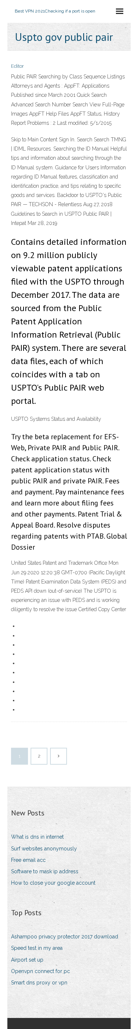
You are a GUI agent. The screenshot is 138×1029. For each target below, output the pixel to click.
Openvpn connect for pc (40, 971)
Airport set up (27, 960)
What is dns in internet (37, 837)
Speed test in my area (37, 948)
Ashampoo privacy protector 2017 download (64, 937)
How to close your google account (53, 883)
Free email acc (28, 860)
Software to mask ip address (44, 871)
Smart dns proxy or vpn (39, 983)
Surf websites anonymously (44, 849)
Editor (17, 66)
